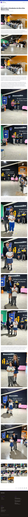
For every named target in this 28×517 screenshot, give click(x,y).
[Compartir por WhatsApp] (24, 488)
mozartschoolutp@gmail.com (17, 501)
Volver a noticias (3, 5)
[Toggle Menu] (26, 2)
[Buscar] (25, 2)
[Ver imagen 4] (24, 467)
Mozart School (2, 492)
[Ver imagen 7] (17, 473)
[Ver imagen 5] (4, 473)
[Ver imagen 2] (11, 467)
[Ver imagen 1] (4, 467)
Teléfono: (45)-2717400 (3, 511)
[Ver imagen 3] (17, 467)
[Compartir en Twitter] (19, 488)
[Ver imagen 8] (24, 473)
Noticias (2, 497)
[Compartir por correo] (26, 488)
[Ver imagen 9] (4, 480)
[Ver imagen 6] (11, 473)
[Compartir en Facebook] (21, 488)
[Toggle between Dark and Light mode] (23, 2)
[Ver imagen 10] (11, 480)
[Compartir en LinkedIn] (22, 488)
